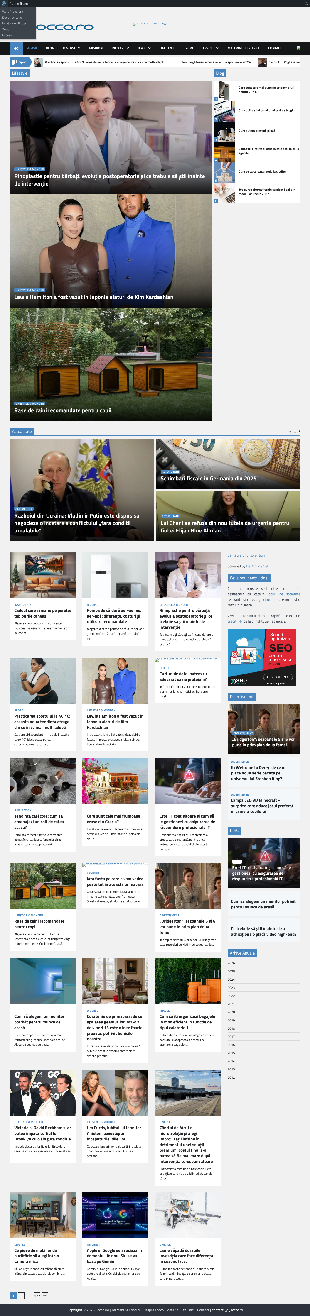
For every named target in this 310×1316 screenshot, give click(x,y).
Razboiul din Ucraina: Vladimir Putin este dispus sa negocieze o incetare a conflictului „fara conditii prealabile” (76, 523)
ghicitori (264, 599)
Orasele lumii (97, 810)
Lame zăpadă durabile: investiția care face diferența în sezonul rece (186, 1256)
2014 (231, 1061)
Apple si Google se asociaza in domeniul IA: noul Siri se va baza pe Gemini (114, 1256)
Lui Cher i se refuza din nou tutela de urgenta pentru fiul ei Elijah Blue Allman (225, 526)
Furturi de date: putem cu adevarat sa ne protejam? (183, 676)
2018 (231, 1028)
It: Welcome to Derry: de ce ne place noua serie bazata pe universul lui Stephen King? (259, 773)
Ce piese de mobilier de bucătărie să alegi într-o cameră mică (36, 1256)
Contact (275, 48)
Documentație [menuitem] (12, 17)
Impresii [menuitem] (7, 35)
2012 (231, 1077)
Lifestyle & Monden (29, 169)
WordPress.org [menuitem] (12, 11)
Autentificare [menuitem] (19, 3)
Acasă (32, 48)
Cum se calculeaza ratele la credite (262, 171)
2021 (231, 1003)
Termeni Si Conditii (126, 1310)
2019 (231, 1020)
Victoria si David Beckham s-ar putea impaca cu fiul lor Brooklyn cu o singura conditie (42, 1133)
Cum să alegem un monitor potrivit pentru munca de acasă (39, 1021)
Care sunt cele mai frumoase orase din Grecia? (113, 819)
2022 (231, 995)
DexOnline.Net (257, 566)
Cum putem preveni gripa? (257, 131)
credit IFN (235, 621)
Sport (189, 48)
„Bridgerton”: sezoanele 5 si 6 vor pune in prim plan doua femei (187, 926)
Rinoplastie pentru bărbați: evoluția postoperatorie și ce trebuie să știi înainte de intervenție (109, 179)
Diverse (69, 48)
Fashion (96, 48)
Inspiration (23, 604)
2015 (231, 1052)
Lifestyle (167, 48)
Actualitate (23, 509)
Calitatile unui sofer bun (246, 555)
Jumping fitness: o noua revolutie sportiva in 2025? (216, 62)
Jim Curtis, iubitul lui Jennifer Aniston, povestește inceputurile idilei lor (114, 1133)
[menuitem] (4, 3)
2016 (231, 1044)
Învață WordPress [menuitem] (14, 23)
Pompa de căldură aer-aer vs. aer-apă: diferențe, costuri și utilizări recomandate (114, 616)
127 (37, 1296)
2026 (231, 963)
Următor (45, 1295)
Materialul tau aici (243, 48)
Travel (208, 48)
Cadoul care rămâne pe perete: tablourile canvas (42, 613)
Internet (166, 668)
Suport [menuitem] (7, 29)
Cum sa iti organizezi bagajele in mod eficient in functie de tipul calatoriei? (187, 1021)
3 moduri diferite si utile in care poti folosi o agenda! (269, 151)
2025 (231, 971)
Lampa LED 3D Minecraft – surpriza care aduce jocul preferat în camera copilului (262, 805)
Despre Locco (153, 1310)
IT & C (142, 48)
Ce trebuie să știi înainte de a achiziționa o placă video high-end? (263, 931)
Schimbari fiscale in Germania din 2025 (209, 478)
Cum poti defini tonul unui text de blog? (266, 110)
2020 (231, 1012)
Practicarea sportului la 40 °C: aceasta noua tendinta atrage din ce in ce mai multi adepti (104, 62)
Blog (50, 48)
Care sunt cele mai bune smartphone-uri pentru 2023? (266, 89)
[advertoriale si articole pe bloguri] (262, 684)
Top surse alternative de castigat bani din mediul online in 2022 (267, 192)
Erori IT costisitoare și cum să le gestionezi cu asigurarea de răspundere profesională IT (187, 821)
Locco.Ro (102, 1310)
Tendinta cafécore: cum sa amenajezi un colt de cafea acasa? (39, 821)
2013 (231, 1069)
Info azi (118, 48)
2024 (231, 979)
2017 (231, 1036)
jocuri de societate (284, 594)
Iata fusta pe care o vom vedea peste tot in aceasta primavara (115, 881)
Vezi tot (293, 431)
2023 (231, 987)
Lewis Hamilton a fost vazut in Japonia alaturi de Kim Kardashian (93, 297)
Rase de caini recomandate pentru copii (62, 410)
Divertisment (169, 915)
